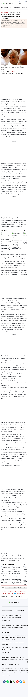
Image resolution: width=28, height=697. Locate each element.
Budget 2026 (17, 664)
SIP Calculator (12, 637)
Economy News (24, 662)
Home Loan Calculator (16, 639)
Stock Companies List (6, 647)
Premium (6, 7)
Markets (19, 7)
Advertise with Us (17, 672)
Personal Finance (5, 659)
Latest (10, 7)
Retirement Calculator (21, 637)
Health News (17, 662)
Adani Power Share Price (7, 613)
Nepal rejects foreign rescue (7, 629)
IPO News (24, 655)
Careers (3, 675)
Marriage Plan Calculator (19, 642)
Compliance (4, 672)
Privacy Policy (20, 668)
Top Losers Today (16, 625)
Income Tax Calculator (6, 635)
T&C (15, 668)
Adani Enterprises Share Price (19, 610)
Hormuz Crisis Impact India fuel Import (15, 627)
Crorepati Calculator (17, 635)
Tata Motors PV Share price (7, 615)
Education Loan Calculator (7, 642)
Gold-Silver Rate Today (6, 625)
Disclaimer (4, 670)
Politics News (10, 664)
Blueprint (24, 7)
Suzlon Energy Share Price (7, 610)
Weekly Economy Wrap (6, 622)
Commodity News (5, 657)
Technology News (13, 659)
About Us (11, 668)
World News (6, 12)
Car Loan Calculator (6, 639)
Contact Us (10, 672)
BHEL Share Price (18, 615)
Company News (11, 655)
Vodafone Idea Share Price (17, 617)
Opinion (11, 662)
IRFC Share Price (16, 613)
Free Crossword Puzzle (6, 649)
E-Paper (15, 7)
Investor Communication (12, 670)
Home (2, 7)
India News (4, 664)
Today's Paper (5, 668)
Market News (18, 655)
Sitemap (24, 672)
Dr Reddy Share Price (6, 617)
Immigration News (14, 657)
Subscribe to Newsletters (16, 647)
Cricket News (21, 657)
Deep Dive (4, 627)
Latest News (4, 655)
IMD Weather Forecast (17, 622)
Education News (5, 662)
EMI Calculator (5, 637)
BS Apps (8, 675)
